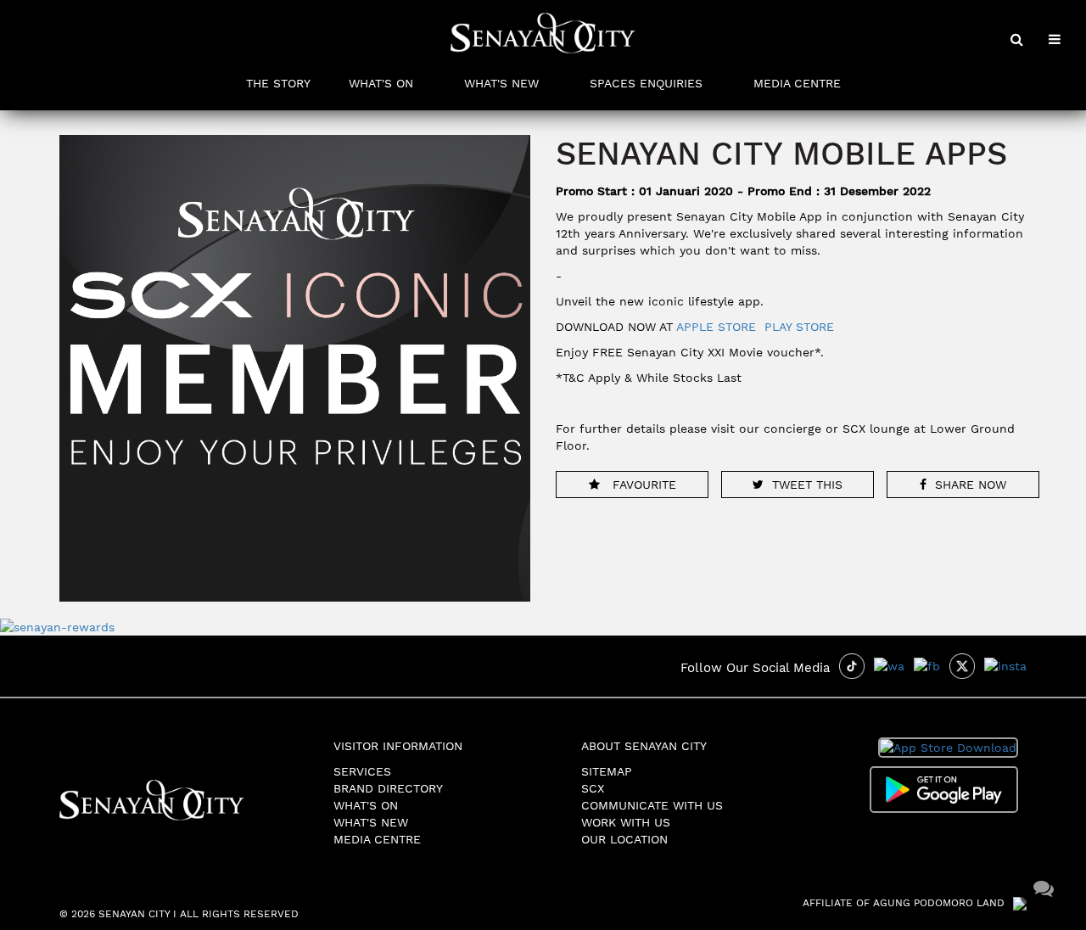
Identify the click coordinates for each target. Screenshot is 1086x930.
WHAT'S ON (381, 83)
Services (362, 771)
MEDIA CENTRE (797, 83)
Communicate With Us (652, 805)
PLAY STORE (799, 326)
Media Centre (377, 839)
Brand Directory (388, 788)
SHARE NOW (970, 484)
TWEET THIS (807, 484)
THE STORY (278, 83)
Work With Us (625, 822)
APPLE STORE (716, 326)
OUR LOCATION (624, 839)
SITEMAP (606, 771)
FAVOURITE (642, 484)
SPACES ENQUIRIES (646, 83)
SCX (592, 788)
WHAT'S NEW (501, 83)
